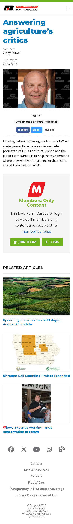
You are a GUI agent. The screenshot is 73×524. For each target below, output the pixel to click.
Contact (36, 464)
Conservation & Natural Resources (36, 121)
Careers (36, 476)
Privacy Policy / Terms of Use (36, 495)
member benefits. (36, 231)
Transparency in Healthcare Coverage (36, 489)
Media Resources (36, 470)
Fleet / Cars (36, 482)
